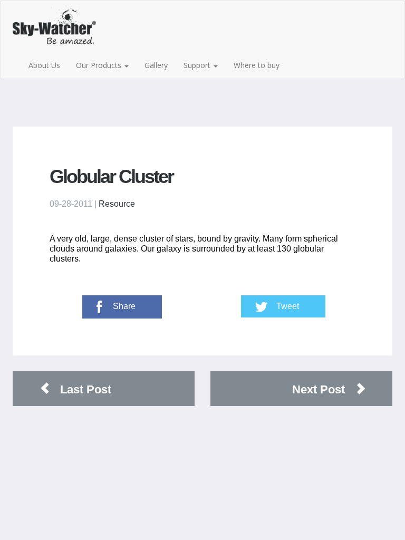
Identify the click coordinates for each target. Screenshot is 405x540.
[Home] (66, 29)
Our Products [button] (99, 65)
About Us (44, 65)
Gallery (156, 65)
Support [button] (198, 65)
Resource (117, 203)
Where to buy (256, 65)
